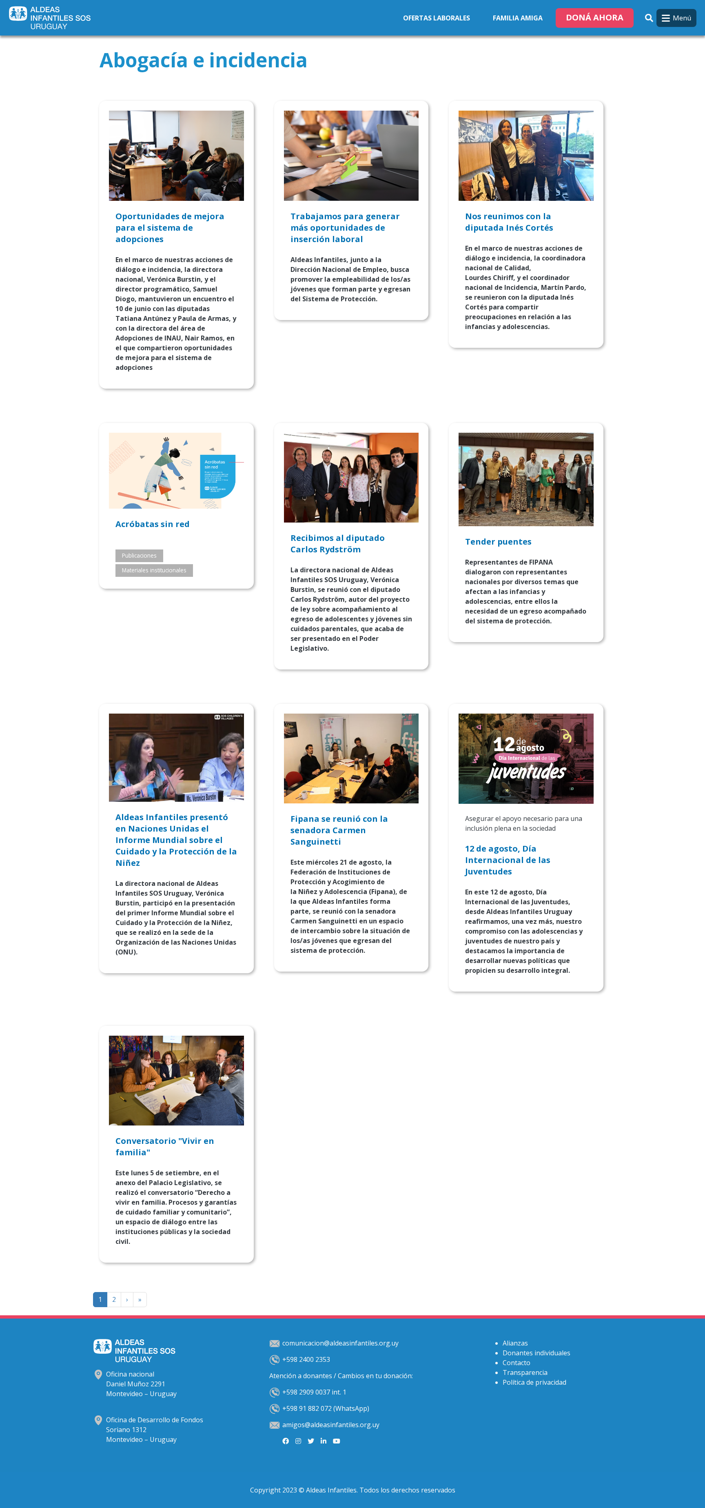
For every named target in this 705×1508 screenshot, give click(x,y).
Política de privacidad (534, 1382)
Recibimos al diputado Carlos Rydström (337, 543)
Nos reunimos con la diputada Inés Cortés (510, 222)
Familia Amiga (518, 17)
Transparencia (525, 1372)
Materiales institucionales (154, 570)
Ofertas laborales (436, 17)
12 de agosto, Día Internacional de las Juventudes (507, 860)
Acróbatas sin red (152, 523)
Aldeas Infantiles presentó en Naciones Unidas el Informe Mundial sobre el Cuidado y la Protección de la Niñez (176, 840)
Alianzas (515, 1343)
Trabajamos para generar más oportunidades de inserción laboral (345, 228)
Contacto (516, 1362)
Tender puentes (498, 541)
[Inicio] (51, 18)
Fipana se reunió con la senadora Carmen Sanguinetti (339, 830)
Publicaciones (139, 555)
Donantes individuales (536, 1352)
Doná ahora (594, 17)
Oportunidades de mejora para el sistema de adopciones (169, 228)
